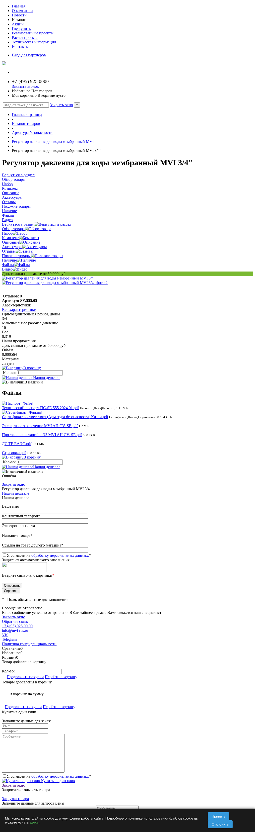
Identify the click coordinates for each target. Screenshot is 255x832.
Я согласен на (49, 555)
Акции (18, 24)
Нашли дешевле (46, 377)
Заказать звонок (25, 86)
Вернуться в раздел (18, 224)
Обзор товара (13, 229)
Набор (7, 233)
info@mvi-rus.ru (15, 630)
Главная (18, 6)
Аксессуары (12, 247)
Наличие (9, 260)
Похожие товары (16, 256)
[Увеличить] (48, 278)
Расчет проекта (25, 37)
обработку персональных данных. (60, 555)
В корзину (32, 368)
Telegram (9, 639)
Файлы (8, 265)
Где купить (21, 28)
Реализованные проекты (33, 33)
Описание (10, 242)
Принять (218, 816)
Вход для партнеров (29, 55)
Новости (19, 15)
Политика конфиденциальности (29, 644)
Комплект (10, 238)
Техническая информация (34, 42)
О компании (22, 10)
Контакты (20, 46)
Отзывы (9, 251)
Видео (7, 269)
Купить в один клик (57, 781)
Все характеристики (19, 309)
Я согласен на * (49, 776)
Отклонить (220, 824)
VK (5, 635)
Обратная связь (15, 621)
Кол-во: (10, 372)
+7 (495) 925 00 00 (17, 626)
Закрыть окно (61, 105)
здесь (34, 822)
